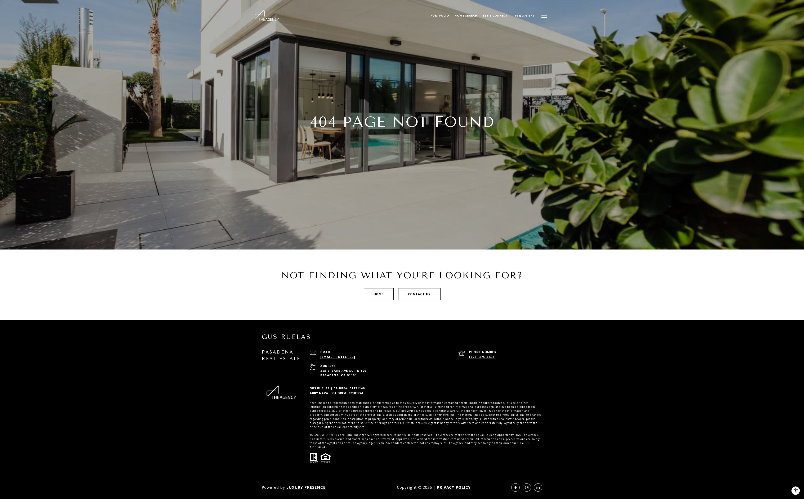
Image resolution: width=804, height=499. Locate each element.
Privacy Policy (454, 487)
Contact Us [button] (419, 294)
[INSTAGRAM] (527, 487)
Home (379, 294)
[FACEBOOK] (515, 487)
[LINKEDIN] (538, 487)
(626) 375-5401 (482, 357)
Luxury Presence (306, 487)
